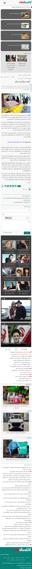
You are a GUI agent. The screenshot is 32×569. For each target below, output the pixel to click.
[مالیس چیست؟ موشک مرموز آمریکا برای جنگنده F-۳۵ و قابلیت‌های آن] (9, 272)
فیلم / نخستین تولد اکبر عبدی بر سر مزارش (21, 320)
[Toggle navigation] (3, 3)
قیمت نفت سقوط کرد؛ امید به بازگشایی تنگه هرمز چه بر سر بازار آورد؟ (16, 478)
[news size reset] (11, 77)
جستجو (8, 557)
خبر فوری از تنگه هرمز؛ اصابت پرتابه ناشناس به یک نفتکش (18, 543)
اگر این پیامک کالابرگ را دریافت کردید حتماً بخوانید (20, 358)
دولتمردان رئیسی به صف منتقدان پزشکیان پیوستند (20, 366)
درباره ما (27, 557)
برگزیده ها (24, 349)
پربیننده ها (7, 349)
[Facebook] (8, 186)
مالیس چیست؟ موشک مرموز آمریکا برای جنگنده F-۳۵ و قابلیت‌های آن (9, 280)
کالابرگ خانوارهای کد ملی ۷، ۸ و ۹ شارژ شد (21, 364)
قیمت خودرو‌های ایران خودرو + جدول (14, 24)
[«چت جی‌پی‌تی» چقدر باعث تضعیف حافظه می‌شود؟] (16, 448)
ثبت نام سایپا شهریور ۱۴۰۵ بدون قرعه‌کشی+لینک (20, 354)
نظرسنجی (12, 560)
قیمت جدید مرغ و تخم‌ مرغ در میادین (16, 142)
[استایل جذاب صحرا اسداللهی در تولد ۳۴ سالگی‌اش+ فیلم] (9, 285)
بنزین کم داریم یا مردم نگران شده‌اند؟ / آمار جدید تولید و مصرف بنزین (16, 516)
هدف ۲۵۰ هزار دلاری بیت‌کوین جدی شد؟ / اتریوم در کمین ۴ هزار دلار (16, 473)
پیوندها (13, 557)
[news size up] (13, 77)
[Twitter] (5, 186)
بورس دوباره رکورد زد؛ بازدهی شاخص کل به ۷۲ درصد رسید (18, 510)
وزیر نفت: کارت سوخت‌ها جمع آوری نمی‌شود (21, 7)
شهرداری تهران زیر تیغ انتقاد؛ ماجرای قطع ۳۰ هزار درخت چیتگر (17, 526)
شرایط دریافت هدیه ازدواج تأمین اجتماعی (21, 360)
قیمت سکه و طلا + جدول (16, 34)
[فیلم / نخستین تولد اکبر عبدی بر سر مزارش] (16, 310)
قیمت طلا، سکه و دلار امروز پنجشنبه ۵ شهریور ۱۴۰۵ (20, 352)
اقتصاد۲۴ (28, 115)
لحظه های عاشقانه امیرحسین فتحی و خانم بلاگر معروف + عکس (23, 280)
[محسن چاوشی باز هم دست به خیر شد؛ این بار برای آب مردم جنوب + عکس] (9, 258)
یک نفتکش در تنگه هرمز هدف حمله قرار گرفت (20, 370)
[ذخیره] (5, 76)
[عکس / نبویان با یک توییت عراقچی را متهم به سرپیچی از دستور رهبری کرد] (16, 335)
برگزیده (19, 75)
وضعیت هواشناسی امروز (25, 372)
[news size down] (7, 77)
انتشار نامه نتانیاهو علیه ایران (24, 378)
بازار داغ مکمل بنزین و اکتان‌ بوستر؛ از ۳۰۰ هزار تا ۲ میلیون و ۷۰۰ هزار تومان (15, 407)
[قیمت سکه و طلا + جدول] (25, 36)
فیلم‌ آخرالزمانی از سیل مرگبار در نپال (23, 368)
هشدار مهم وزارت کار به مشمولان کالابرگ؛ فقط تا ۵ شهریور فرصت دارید (16, 488)
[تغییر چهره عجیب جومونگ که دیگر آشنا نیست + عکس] (23, 258)
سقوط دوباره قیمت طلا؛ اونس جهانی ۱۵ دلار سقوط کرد (19, 480)
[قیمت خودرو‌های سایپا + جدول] (25, 15)
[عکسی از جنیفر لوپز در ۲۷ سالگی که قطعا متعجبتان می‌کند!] (9, 244)
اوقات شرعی (17, 560)
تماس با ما (22, 557)
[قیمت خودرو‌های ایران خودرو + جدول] (25, 25)
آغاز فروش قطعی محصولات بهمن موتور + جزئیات (16, 433)
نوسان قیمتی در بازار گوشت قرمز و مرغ (21, 202)
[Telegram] (10, 186)
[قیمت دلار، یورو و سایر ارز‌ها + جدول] (25, 46)
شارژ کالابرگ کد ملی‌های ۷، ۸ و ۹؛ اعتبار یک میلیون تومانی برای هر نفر (16, 528)
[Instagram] (13, 186)
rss (8, 560)
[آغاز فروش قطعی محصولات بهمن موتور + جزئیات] (16, 422)
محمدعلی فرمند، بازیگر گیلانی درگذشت (22, 486)
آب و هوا (23, 560)
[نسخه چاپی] (1, 77)
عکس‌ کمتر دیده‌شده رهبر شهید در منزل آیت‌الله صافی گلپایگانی (17, 545)
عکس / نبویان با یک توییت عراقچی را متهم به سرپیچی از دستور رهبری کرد (17, 344)
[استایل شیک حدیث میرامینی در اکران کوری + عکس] (23, 285)
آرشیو (5, 557)
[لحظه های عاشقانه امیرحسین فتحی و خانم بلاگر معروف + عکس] (23, 272)
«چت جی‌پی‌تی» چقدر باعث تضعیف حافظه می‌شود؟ (16, 459)
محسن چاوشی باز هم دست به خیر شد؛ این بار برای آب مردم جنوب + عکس (9, 266)
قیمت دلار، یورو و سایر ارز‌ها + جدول (14, 45)
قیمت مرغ (25, 189)
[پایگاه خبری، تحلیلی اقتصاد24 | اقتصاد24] (23, 2)
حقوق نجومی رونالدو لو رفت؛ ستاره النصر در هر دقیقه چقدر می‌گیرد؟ (16, 475)
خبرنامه (17, 557)
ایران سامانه (22, 568)
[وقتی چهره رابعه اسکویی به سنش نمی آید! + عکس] (23, 244)
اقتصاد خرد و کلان (26, 75)
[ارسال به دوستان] (3, 77)
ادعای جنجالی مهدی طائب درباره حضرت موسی (21, 356)
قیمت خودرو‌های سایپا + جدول (15, 13)
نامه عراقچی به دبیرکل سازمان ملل (23, 380)
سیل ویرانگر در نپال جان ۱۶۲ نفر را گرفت (22, 362)
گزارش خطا (15, 186)
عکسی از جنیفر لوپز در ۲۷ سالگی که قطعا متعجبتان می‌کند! (9, 252)
